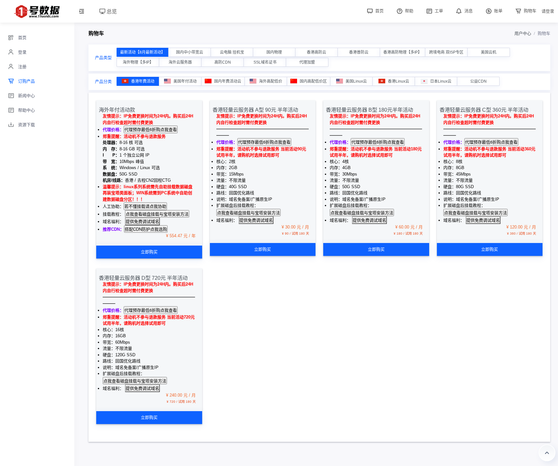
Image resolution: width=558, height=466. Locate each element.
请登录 (548, 11)
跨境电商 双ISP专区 (446, 52)
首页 (379, 10)
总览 (111, 11)
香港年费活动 (142, 81)
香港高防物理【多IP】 (402, 52)
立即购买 (149, 251)
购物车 (529, 10)
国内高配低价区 (313, 81)
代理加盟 (307, 62)
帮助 (408, 10)
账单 (497, 10)
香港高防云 (316, 52)
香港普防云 (358, 52)
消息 (468, 10)
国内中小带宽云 (189, 52)
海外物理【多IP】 (138, 62)
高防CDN (222, 62)
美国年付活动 (185, 81)
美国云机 (488, 52)
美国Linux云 (356, 81)
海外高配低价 (270, 81)
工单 (438, 10)
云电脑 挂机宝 (232, 52)
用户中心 (522, 33)
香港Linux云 (398, 81)
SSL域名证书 (264, 62)
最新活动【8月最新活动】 (142, 52)
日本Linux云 (440, 81)
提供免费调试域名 (142, 221)
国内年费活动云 (227, 81)
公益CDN (478, 81)
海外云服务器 (180, 62)
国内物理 (274, 52)
